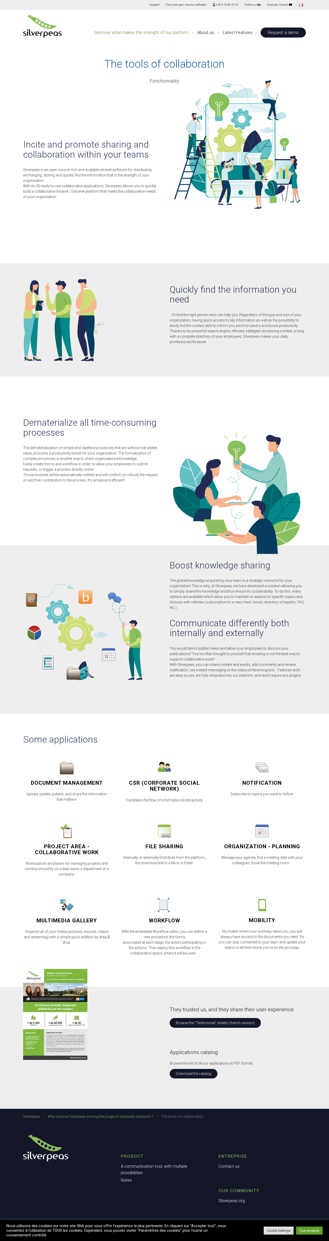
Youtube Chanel (278, 4)
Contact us (229, 1166)
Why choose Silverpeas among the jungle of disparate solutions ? (100, 1116)
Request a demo (283, 32)
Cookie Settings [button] (278, 1231)
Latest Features (238, 32)
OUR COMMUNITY (239, 1190)
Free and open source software (186, 4)
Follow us (251, 4)
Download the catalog (193, 1074)
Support (155, 4)
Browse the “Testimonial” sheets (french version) (215, 1023)
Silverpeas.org (231, 1200)
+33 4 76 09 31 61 (226, 4)
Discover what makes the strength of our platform (141, 32)
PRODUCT (132, 1156)
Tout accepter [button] (309, 1231)
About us (205, 32)
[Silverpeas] (42, 26)
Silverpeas (31, 1116)
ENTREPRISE (232, 1156)
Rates (126, 1180)
